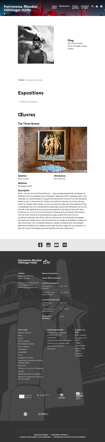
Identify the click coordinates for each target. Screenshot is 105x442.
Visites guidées (75, 7)
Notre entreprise (80, 335)
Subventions (51, 349)
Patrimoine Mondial (55, 330)
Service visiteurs (23, 346)
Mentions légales (41, 435)
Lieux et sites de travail (55, 346)
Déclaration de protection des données (69, 437)
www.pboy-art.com (34, 80)
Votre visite (54, 7)
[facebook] (40, 245)
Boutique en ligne (85, 7)
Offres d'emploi (80, 345)
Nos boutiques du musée (26, 344)
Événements (64, 6)
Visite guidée (22, 349)
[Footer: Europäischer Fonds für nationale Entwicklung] (25, 395)
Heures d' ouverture (24, 332)
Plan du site (22, 365)
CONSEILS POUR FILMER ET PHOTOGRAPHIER (35, 437)
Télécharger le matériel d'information (30, 368)
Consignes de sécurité (25, 358)
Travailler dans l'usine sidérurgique (59, 340)
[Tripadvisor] (65, 245)
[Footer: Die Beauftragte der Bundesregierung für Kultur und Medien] (43, 395)
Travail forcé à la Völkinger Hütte (58, 343)
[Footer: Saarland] (61, 395)
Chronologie (51, 338)
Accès (20, 355)
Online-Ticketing (23, 341)
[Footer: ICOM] (43, 414)
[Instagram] (48, 245)
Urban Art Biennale (28, 102)
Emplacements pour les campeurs (29, 374)
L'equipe (78, 343)
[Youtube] (56, 245)
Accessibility (22, 352)
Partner (20, 338)
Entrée (20, 335)
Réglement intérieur (59, 435)
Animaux (21, 371)
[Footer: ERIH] (25, 414)
